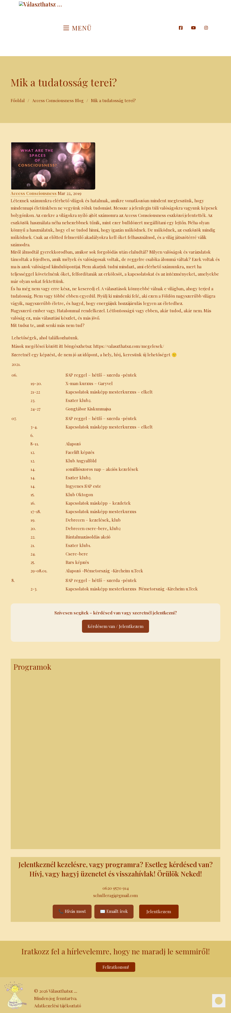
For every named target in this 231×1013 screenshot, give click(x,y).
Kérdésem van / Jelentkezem (115, 626)
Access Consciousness (34, 193)
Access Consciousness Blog (58, 100)
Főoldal (18, 100)
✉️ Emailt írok (114, 911)
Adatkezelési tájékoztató (57, 1005)
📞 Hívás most (72, 911)
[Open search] (172, 28)
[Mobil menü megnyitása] (66, 28)
